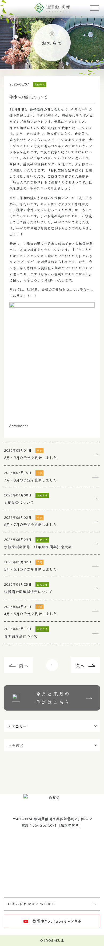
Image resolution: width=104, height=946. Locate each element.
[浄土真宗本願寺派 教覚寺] (52, 8)
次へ (80, 665)
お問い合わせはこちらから (31, 903)
